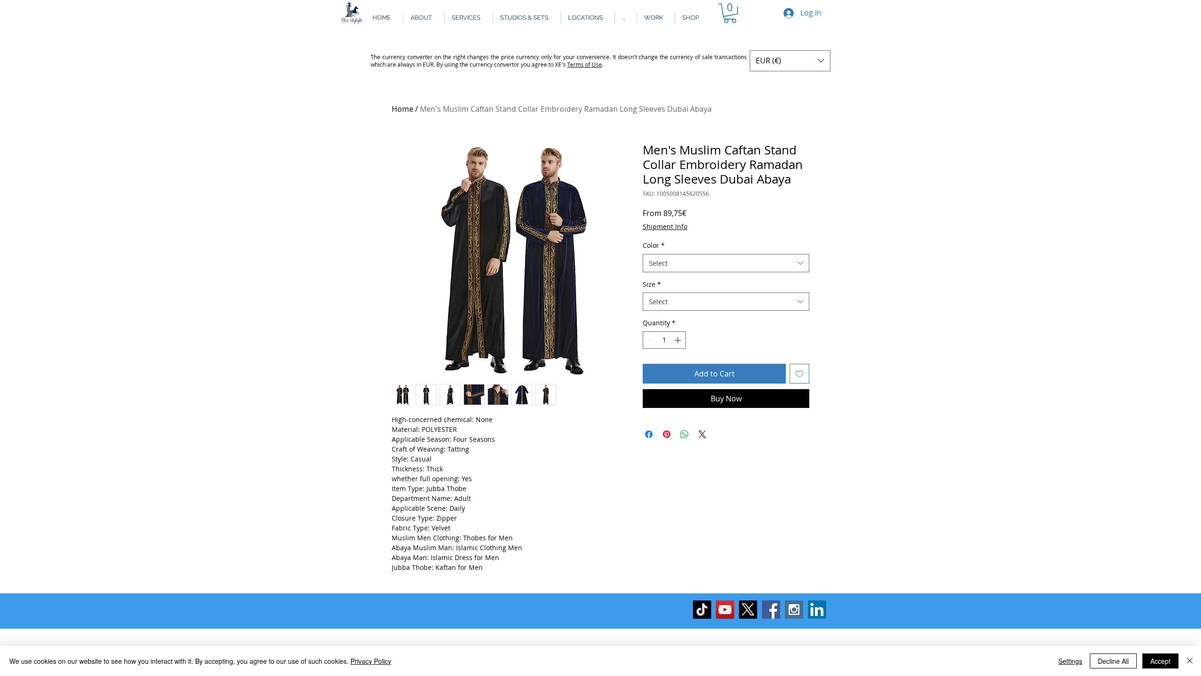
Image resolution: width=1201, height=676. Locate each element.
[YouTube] (725, 609)
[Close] (1189, 660)
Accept (1160, 661)
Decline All (1113, 661)
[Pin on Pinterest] (666, 434)
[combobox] (726, 263)
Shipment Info (665, 226)
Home (402, 109)
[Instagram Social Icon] (794, 609)
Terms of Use (584, 64)
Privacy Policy (370, 661)
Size (652, 284)
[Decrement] (650, 340)
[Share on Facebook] (648, 434)
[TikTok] (702, 609)
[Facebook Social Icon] (771, 609)
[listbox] (790, 60)
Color (654, 245)
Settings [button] (1070, 661)
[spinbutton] (664, 340)
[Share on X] (702, 434)
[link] (730, 13)
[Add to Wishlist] (799, 374)
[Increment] (678, 340)
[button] (626, 18)
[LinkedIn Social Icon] (817, 609)
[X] (748, 609)
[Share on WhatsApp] (684, 434)
